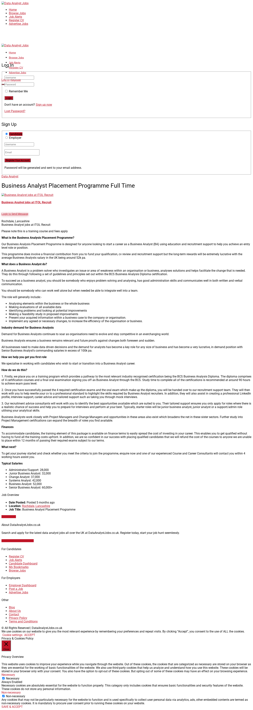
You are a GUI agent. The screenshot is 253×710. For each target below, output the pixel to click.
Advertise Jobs (18, 24)
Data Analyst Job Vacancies (17, 540)
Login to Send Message (14, 213)
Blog (12, 607)
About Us (15, 611)
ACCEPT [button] (29, 635)
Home (13, 9)
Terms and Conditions (23, 621)
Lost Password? (14, 111)
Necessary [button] (8, 675)
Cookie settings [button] (12, 635)
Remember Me (18, 91)
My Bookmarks (19, 567)
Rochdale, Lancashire (36, 506)
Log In (5, 80)
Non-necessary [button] (11, 692)
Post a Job (16, 589)
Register (15, 80)
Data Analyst (9, 176)
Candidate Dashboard (23, 563)
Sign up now (44, 104)
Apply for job (8, 516)
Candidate (15, 134)
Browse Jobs (17, 13)
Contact (14, 614)
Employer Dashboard (22, 585)
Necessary (12, 678)
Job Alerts (15, 17)
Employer (15, 138)
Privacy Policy (18, 618)
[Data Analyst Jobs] (15, 3)
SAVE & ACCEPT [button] (12, 707)
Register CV (16, 20)
